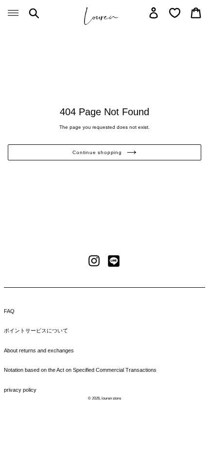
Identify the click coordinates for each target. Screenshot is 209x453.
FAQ (9, 311)
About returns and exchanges (39, 350)
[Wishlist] (174, 13)
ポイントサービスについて (36, 330)
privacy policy (20, 390)
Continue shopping (97, 152)
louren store (111, 398)
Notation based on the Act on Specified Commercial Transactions (80, 370)
